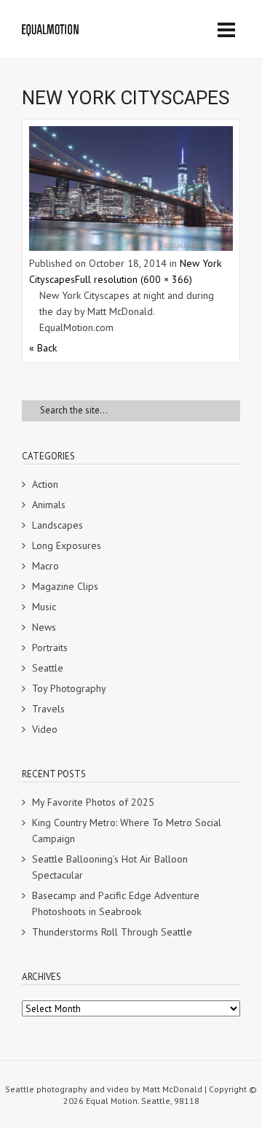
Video (44, 729)
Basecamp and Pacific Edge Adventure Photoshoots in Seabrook (115, 903)
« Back (43, 347)
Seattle (47, 667)
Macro (45, 565)
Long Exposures (66, 545)
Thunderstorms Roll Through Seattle (112, 931)
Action (45, 484)
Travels (48, 708)
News (44, 627)
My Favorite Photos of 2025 (93, 802)
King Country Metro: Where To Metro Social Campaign (126, 830)
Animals (49, 504)
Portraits (50, 647)
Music (44, 606)
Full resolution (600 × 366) (133, 279)
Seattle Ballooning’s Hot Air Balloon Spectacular (110, 867)
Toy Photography (69, 688)
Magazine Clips (65, 586)
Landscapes (57, 525)
